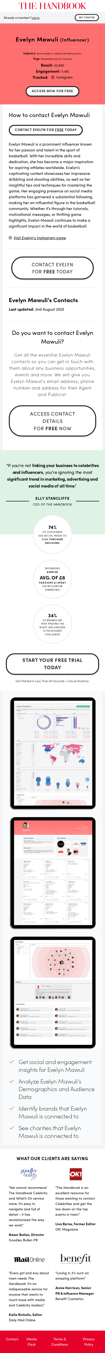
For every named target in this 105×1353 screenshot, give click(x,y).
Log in (36, 18)
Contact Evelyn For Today (46, 129)
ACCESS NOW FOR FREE (52, 90)
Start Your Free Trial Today (52, 663)
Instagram (64, 77)
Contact (12, 1339)
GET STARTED (87, 17)
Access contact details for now (52, 420)
